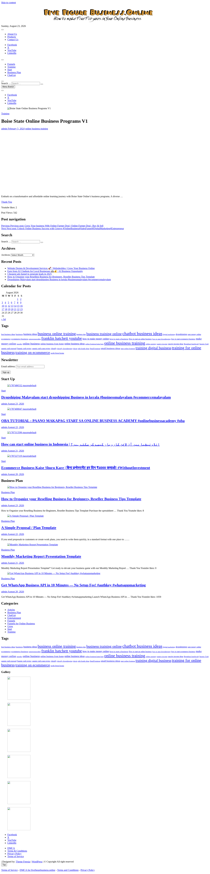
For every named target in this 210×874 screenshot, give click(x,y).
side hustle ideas (83, 348)
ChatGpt (11, 75)
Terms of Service (15, 856)
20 (12, 309)
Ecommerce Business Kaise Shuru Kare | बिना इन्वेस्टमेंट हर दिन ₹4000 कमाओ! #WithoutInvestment (75, 468)
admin (4, 128)
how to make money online (96, 338)
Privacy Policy (14, 853)
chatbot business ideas (142, 333)
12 (9, 306)
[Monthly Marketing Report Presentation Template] (32, 544)
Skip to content (8, 2)
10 (3, 306)
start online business (128, 348)
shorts (75, 348)
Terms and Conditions (68, 870)
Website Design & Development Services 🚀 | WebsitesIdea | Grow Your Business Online (51, 268)
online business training (36, 128)
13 (12, 306)
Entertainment (14, 618)
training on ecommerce (32, 353)
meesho (19, 344)
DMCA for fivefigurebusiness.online (37, 870)
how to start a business (119, 339)
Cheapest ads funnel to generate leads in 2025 (29, 274)
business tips (81, 334)
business (19, 334)
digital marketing (169, 334)
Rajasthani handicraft (191, 344)
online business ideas (74, 343)
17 (3, 309)
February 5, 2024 (16, 128)
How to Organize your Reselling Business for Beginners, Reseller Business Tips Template (51, 276)
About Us (12, 34)
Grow (10, 626)
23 (21, 309)
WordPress (37, 861)
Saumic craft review (24, 349)
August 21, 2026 (15, 450)
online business (31, 343)
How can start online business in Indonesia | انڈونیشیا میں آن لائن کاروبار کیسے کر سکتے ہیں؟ (80, 444)
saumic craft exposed (8, 349)
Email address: (8, 366)
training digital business (153, 348)
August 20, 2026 (15, 474)
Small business (95, 348)
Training (11, 67)
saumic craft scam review (41, 349)
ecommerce (6, 339)
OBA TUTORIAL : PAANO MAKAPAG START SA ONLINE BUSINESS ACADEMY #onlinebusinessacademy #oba (93, 421)
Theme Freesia (23, 861)
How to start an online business (140, 339)
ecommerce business (19, 339)
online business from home (52, 344)
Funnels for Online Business (21, 623)
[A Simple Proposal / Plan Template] (25, 516)
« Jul (3, 319)
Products (11, 36)
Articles (11, 609)
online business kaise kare (94, 344)
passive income (162, 344)
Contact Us (12, 39)
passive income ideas (175, 344)
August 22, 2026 (15, 427)
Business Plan (14, 72)
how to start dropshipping (161, 339)
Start (9, 69)
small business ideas (110, 348)
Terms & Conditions (17, 851)
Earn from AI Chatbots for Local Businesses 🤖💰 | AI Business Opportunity (45, 271)
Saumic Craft (204, 344)
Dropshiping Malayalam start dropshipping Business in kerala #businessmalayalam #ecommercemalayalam (59, 279)
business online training (57, 333)
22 (18, 309)
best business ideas (8, 334)
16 (21, 306)
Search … (6, 83)
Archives (5, 255)
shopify (54, 348)
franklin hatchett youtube (61, 338)
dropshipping (181, 334)
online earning (151, 344)
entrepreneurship (35, 339)
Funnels (11, 64)
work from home (57, 353)
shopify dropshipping (65, 348)
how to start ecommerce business (183, 339)
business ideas (30, 334)
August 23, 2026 (15, 403)
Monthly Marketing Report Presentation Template (41, 556)
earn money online (194, 334)
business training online (104, 334)
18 (6, 309)
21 (15, 309)
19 (9, 309)
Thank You (6, 202)
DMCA (11, 848)
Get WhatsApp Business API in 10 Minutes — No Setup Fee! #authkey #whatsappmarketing (73, 585)
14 (15, 306)
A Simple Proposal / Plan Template (28, 528)
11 (6, 306)
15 (18, 306)
